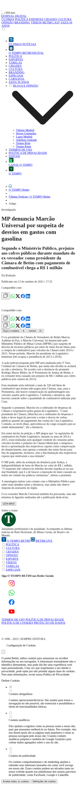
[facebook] (23, 297)
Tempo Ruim (23, 146)
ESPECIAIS (13, 569)
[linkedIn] (28, 297)
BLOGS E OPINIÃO (25, 85)
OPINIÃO (7, 22)
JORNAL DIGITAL (14, 16)
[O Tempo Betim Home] (1, 9)
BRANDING (22, 22)
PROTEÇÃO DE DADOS (49, 622)
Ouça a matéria (11, 331)
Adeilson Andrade (26, 139)
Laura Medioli (24, 136)
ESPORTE (12, 558)
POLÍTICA (21, 19)
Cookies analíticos (19, 720)
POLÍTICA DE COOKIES (17, 622)
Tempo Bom (23, 143)
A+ (40, 331)
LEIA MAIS (9, 503)
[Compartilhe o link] (5, 295)
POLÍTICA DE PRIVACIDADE (45, 619)
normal (32, 331)
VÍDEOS (36, 22)
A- (24, 331)
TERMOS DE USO (13, 619)
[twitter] (18, 297)
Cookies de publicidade (22, 755)
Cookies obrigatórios (20, 694)
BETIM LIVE (43, 540)
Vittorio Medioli (25, 130)
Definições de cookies (44, 781)
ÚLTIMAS (7, 19)
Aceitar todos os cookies (16, 781)
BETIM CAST (51, 22)
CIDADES (50, 19)
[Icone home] (10, 186)
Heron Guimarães (26, 133)
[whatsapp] (13, 297)
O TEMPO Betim (19, 189)
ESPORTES (36, 19)
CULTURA (64, 19)
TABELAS (12, 566)
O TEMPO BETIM (18, 540)
